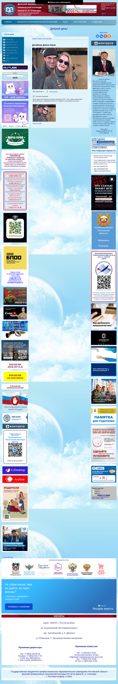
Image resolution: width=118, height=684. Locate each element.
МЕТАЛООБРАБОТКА (11, 47)
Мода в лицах (54, 91)
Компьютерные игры (11, 53)
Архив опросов (104, 497)
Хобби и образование (11, 58)
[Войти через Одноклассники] (109, 36)
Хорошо (97, 491)
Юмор (7, 61)
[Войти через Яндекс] (105, 36)
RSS (106, 9)
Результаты (95, 497)
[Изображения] (44, 113)
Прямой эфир (9, 39)
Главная (34, 38)
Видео (40, 38)
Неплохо (97, 493)
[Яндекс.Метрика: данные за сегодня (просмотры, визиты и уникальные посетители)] (7, 557)
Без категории (47, 38)
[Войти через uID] (97, 36)
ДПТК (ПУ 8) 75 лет (10, 45)
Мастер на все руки (11, 50)
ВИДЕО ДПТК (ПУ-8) (11, 42)
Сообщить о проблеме (19, 606)
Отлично (97, 490)
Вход (102, 14)
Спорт (7, 55)
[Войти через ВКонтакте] (101, 36)
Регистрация (110, 13)
